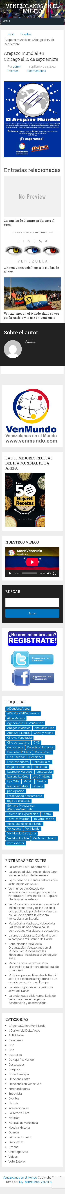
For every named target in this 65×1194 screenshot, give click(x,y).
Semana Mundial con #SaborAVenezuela (21, 807)
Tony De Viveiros (18, 819)
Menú (6, 21)
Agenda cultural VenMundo (25, 723)
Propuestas (16, 1142)
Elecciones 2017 (19, 1079)
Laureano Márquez (19, 771)
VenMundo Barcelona (21, 833)
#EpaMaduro (16, 718)
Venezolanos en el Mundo (32, 9)
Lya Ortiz (13, 781)
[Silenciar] (49, 573)
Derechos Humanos (40, 747)
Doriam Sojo (43, 752)
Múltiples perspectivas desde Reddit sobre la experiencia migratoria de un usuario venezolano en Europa (32, 979)
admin (17, 66)
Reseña (13, 1147)
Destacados (16, 1064)
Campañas (15, 1040)
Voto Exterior (17, 1161)
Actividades (16, 1035)
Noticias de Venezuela (23, 1122)
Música (41, 781)
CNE (36, 742)
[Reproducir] (10, 573)
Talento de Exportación (22, 814)
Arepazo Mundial (18, 733)
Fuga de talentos (18, 767)
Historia (13, 1103)
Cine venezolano (18, 742)
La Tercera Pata (18, 1113)
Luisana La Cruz (17, 776)
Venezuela (14, 828)
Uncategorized (18, 1152)
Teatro (46, 814)
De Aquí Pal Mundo (21, 1059)
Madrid (28, 781)
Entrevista (15, 1093)
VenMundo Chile (18, 838)
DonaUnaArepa (18, 1074)
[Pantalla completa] (55, 573)
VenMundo (32, 828)
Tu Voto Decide (43, 819)
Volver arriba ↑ (50, 1182)
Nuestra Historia (19, 1127)
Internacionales (18, 1108)
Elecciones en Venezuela (24, 1084)
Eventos (13, 71)
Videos (13, 1156)
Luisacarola (44, 771)
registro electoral (18, 800)
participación (15, 791)
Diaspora (14, 1069)
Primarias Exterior (19, 1137)
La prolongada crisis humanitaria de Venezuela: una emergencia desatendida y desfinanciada (32, 999)
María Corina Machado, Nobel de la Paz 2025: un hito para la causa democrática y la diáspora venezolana (33, 927)
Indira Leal (41, 767)
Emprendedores (18, 762)
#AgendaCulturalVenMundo (27, 1025)
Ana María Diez (44, 728)
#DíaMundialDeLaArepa (23, 713)
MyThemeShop (29, 1182)
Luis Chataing (42, 776)
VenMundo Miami (44, 838)
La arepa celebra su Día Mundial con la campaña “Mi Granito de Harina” (32, 937)
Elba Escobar (16, 757)
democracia (15, 747)
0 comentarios (36, 71)
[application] (32, 562)
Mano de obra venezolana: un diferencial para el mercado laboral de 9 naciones (33, 966)
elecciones (36, 757)
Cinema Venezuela (19, 737)
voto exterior (15, 843)
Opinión (37, 786)
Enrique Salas (42, 762)
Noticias (13, 1118)
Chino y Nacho (43, 733)
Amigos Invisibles (18, 728)
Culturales (15, 1055)
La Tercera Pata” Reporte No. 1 (28, 867)
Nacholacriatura (17, 786)
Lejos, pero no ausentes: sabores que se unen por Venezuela (33, 881)
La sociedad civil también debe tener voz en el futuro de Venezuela (32, 873)
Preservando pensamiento (24, 796)
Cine (11, 1045)
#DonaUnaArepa (18, 708)
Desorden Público (19, 752)
